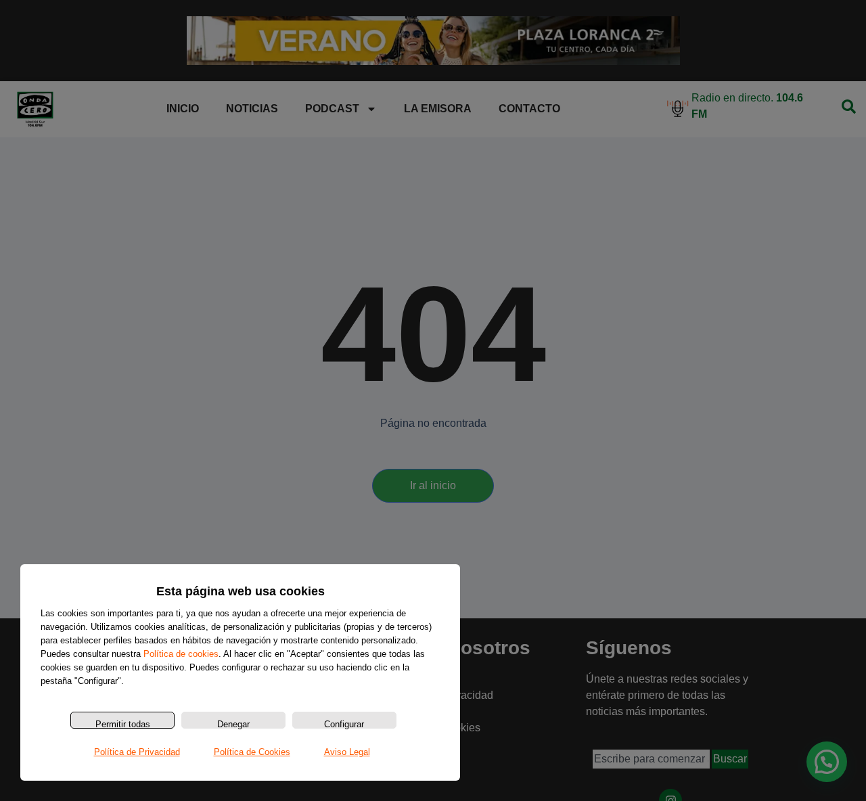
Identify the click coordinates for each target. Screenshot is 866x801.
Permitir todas (122, 724)
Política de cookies (181, 654)
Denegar (233, 724)
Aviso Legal (347, 752)
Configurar (344, 724)
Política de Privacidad (137, 752)
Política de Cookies (252, 752)
